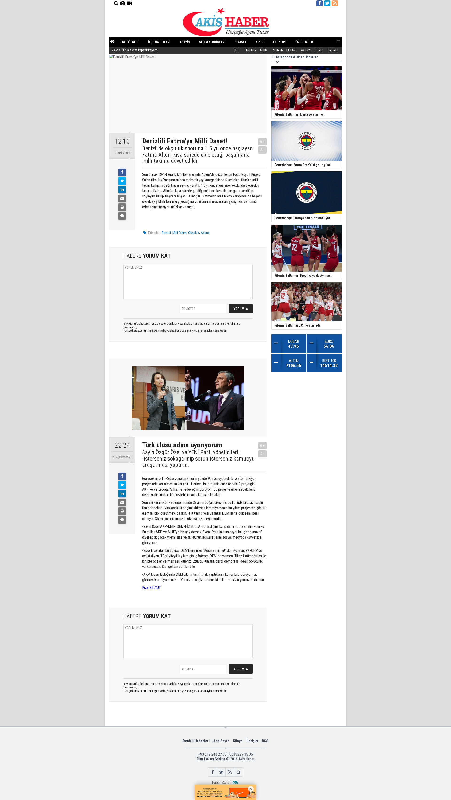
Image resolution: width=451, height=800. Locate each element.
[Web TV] (129, 3)
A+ (262, 141)
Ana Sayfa (221, 741)
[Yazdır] (122, 207)
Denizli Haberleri (196, 741)
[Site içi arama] (116, 3)
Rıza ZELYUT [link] (151, 587)
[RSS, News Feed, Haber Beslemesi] (335, 3)
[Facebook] (122, 172)
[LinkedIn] (122, 189)
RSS (265, 741)
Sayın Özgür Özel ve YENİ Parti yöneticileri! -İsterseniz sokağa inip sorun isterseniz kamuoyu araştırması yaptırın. (198, 458)
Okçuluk (193, 233)
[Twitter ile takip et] (327, 3)
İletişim (252, 741)
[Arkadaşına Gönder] (122, 198)
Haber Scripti (221, 782)
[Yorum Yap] (122, 216)
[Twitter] (122, 181)
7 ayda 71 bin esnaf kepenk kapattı (135, 50)
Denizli (166, 233)
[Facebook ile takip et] (319, 3)
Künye (238, 741)
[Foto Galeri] (122, 3)
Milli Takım (179, 233)
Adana (205, 233)
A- (262, 150)
